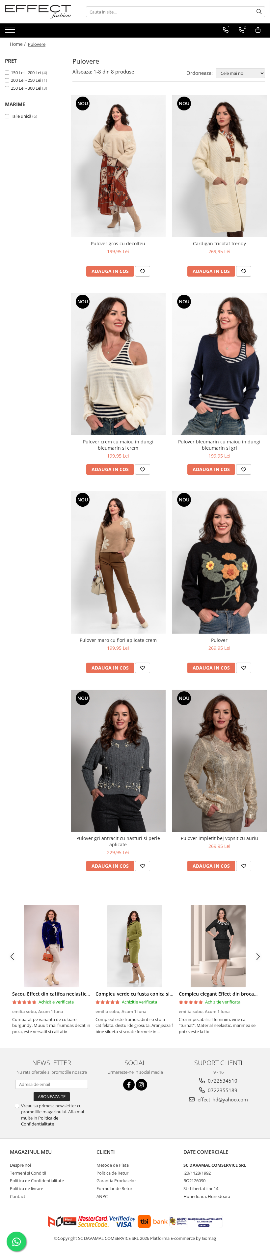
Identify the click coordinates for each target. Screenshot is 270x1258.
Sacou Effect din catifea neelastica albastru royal (67, 994)
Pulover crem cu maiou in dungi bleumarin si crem (118, 444)
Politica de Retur (112, 1173)
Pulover (219, 640)
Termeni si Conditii (28, 1173)
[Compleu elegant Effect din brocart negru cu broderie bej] (218, 946)
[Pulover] (219, 562)
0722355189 (221, 1090)
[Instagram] (141, 1085)
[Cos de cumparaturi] (258, 30)
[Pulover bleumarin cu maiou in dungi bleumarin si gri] (219, 364)
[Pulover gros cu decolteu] (118, 166)
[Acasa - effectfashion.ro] (38, 11)
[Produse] (10, 32)
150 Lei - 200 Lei (26, 72)
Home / (18, 44)
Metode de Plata (112, 1165)
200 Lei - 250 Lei (26, 80)
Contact (17, 1196)
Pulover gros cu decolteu (118, 243)
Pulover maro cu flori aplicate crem (118, 640)
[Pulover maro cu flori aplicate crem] (118, 562)
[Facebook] (129, 1085)
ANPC (102, 1196)
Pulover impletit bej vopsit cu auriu (219, 838)
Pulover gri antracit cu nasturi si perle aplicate (118, 841)
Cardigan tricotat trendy (219, 243)
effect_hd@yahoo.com (222, 1099)
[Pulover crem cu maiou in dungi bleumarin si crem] (118, 364)
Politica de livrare (26, 1188)
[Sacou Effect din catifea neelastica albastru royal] (51, 946)
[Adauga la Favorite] (142, 271)
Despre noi (20, 1165)
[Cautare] (259, 11)
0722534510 (221, 1080)
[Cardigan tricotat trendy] (219, 166)
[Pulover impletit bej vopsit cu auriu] (219, 761)
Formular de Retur (114, 1188)
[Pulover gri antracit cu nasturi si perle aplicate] (118, 761)
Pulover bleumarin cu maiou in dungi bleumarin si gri (219, 444)
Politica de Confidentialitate (39, 1121)
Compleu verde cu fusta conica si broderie (142, 994)
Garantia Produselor (116, 1180)
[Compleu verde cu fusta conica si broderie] (134, 946)
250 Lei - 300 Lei (26, 88)
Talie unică (21, 116)
